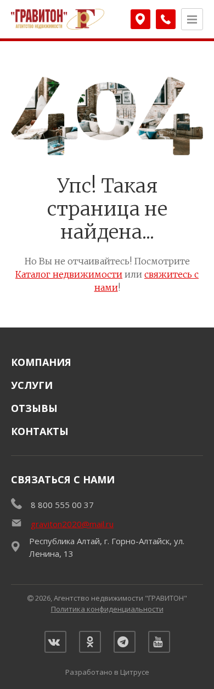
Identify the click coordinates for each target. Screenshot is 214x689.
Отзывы (34, 408)
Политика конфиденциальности (107, 609)
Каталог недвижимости (68, 274)
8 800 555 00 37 (62, 504)
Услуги (32, 385)
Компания (41, 362)
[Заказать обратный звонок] (166, 19)
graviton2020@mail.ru (72, 523)
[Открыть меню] (192, 19)
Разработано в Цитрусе (107, 672)
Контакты (40, 431)
